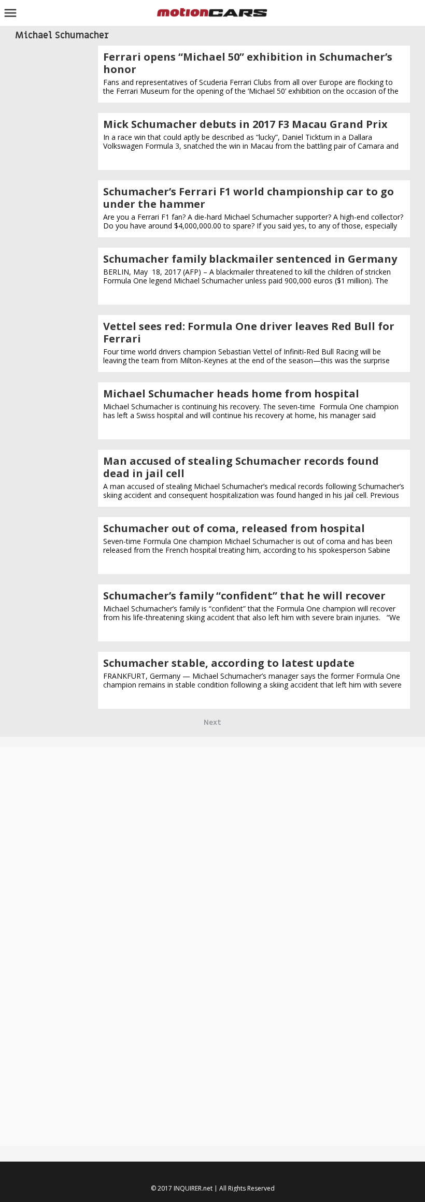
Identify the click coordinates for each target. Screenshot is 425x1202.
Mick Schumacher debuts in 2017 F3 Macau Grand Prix (245, 124)
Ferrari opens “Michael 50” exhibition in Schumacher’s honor (247, 63)
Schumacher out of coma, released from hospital (234, 528)
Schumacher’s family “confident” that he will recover (244, 596)
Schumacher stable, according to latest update (229, 663)
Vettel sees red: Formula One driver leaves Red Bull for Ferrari (248, 332)
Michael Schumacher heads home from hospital (231, 393)
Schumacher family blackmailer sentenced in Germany (250, 259)
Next (212, 722)
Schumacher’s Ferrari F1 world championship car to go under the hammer (248, 197)
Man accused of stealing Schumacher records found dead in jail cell (241, 467)
